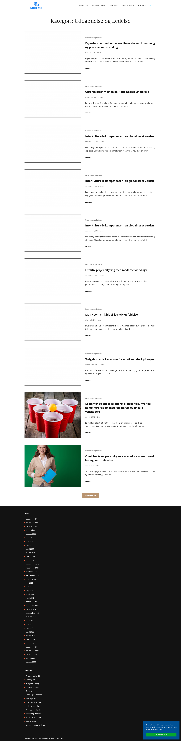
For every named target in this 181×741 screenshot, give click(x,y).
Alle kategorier (127, 5)
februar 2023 (31, 639)
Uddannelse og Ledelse (93, 38)
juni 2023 (29, 624)
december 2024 (32, 564)
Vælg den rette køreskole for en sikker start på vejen (119, 359)
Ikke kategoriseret (33, 702)
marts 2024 (30, 598)
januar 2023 (30, 643)
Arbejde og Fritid (33, 676)
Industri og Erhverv (98, 5)
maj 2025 (29, 545)
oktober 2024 (31, 571)
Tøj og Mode (114, 5)
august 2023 (31, 617)
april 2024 (30, 594)
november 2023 (32, 605)
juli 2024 (29, 583)
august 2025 (31, 534)
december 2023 (32, 602)
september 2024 (32, 575)
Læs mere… (88, 68)
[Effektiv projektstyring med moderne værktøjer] (53, 277)
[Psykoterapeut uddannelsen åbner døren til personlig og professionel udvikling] (53, 52)
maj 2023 (29, 628)
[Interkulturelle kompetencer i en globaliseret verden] (53, 144)
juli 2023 (29, 620)
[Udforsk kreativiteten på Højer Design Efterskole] (53, 99)
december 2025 (32, 519)
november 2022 (32, 651)
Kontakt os (142, 5)
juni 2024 (29, 587)
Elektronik (30, 691)
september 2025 (32, 530)
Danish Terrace (39, 738)
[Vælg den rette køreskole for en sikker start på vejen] (53, 367)
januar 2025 (30, 560)
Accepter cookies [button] (161, 734)
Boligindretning (32, 683)
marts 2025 (30, 553)
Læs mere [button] (158, 729)
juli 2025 (29, 538)
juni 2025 (29, 541)
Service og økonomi (34, 713)
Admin (99, 53)
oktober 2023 (31, 609)
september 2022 (32, 658)
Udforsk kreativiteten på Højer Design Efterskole (117, 92)
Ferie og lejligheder (34, 695)
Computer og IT (32, 687)
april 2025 (30, 549)
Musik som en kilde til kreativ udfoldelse (111, 314)
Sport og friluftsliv (33, 717)
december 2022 (32, 647)
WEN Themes (60, 738)
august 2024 (31, 579)
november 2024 (32, 568)
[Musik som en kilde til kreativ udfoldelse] (53, 322)
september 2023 (32, 613)
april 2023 (30, 632)
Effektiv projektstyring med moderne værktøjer (116, 270)
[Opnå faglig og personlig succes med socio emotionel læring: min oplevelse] (53, 465)
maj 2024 (29, 590)
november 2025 (32, 522)
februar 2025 (31, 556)
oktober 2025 (31, 526)
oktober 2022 (31, 654)
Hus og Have (31, 698)
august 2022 (31, 662)
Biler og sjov (83, 5)
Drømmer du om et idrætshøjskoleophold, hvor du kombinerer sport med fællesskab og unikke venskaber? (118, 407)
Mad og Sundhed (33, 710)
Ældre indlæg (90, 495)
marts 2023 (30, 635)
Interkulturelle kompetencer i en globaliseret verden (119, 136)
